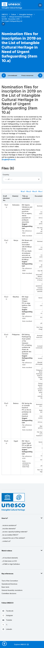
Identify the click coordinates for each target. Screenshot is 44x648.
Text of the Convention (10, 581)
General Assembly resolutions (12, 590)
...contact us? (6, 541)
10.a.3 (34, 191)
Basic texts (5, 587)
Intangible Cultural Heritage (12, 8)
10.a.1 (23, 191)
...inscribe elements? (9, 528)
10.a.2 (28, 191)
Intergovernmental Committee (19, 17)
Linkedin (9, 629)
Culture (13, 14)
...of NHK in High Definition (11, 564)
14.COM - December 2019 (11, 19)
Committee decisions (9, 593)
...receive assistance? (9, 525)
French (12, 159)
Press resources (27, 75)
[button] (3, 25)
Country (6, 174)
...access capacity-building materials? (14, 532)
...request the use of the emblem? (13, 538)
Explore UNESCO (20, 644)
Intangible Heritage (26, 14)
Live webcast (12, 75)
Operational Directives (9, 584)
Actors (4, 17)
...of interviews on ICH (9, 561)
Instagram (9, 615)
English (5, 159)
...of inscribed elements (10, 558)
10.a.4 (40, 191)
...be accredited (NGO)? (10, 535)
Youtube (9, 620)
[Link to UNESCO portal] (15, 4)
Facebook (9, 611)
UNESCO (5, 14)
